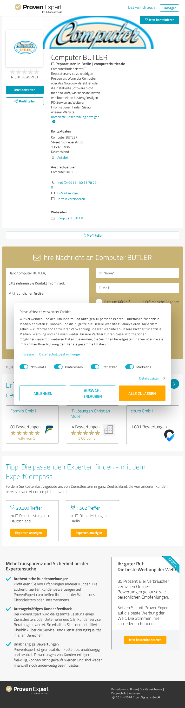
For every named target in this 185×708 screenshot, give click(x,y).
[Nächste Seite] (174, 384)
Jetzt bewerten (24, 89)
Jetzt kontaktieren (161, 19)
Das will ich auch (141, 7)
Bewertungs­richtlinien (124, 689)
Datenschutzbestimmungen (60, 354)
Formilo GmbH (23, 411)
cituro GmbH (142, 411)
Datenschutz (118, 693)
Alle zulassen (142, 393)
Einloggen (169, 8)
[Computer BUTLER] (24, 49)
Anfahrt (62, 157)
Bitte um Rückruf (117, 301)
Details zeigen (149, 378)
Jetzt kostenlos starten (145, 639)
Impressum (28, 354)
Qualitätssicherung (151, 689)
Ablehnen (43, 393)
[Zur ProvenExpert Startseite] (38, 9)
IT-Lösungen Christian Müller (90, 413)
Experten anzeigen (28, 532)
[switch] (58, 366)
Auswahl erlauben (92, 393)
